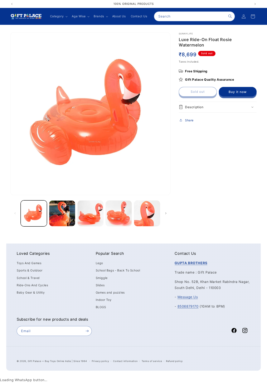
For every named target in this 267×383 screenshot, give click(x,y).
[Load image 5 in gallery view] (147, 213)
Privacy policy (100, 361)
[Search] (230, 16)
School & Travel (28, 277)
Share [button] (189, 120)
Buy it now (238, 92)
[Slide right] (165, 213)
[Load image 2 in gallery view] (62, 213)
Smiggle (102, 277)
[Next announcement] (255, 4)
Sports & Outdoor (30, 270)
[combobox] (194, 16)
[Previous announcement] (11, 4)
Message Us (188, 297)
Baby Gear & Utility (31, 292)
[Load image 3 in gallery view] (90, 213)
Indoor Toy (104, 299)
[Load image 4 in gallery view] (119, 213)
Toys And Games (29, 263)
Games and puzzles (110, 292)
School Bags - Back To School (118, 270)
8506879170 (188, 306)
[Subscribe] (87, 331)
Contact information (125, 361)
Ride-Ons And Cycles (32, 285)
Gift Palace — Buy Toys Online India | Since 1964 (57, 361)
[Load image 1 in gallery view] (34, 213)
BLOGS (101, 307)
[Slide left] (15, 213)
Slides (100, 285)
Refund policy (174, 361)
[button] (58, 16)
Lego (99, 263)
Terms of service (152, 361)
